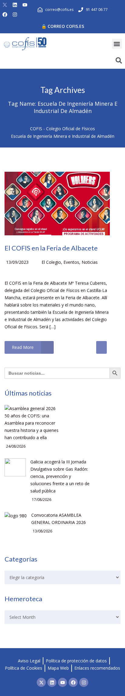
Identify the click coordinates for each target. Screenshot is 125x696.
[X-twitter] (5, 5)
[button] (117, 44)
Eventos (71, 262)
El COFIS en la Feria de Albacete (51, 248)
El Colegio (51, 262)
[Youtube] (25, 5)
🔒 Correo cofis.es (62, 26)
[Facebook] (5, 14)
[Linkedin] (15, 5)
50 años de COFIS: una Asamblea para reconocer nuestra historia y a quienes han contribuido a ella (32, 426)
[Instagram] (15, 14)
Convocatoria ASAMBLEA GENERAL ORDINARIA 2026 (58, 518)
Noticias (90, 262)
